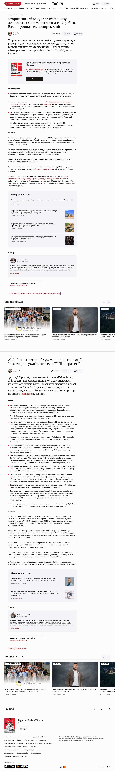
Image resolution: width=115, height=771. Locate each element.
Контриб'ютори (15, 583)
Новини (22, 8)
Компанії (29, 8)
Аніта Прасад (17, 33)
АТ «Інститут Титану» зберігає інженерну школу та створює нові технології (25, 336)
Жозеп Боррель (38, 293)
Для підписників (10, 8)
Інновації (44, 8)
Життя (72, 8)
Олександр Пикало (19, 370)
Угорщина (15, 293)
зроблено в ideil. (105, 767)
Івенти (19, 740)
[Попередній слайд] (104, 657)
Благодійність (36, 753)
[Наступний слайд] (109, 302)
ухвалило (47, 104)
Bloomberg (25, 393)
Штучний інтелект (21, 648)
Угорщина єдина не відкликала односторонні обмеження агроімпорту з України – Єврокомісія (32, 225)
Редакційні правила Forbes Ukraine (16, 746)
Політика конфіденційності (13, 743)
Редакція (33, 746)
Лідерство (80, 8)
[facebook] (98, 709)
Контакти (7, 737)
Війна (61, 8)
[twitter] (94, 709)
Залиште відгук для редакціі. (18, 285)
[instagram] (102, 709)
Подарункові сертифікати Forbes (15, 756)
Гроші (37, 8)
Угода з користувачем (21, 737)
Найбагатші (98, 8)
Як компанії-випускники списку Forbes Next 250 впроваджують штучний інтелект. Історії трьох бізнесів (35, 593)
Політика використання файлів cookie (39, 743)
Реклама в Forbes (22, 753)
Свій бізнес (53, 8)
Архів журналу (9, 753)
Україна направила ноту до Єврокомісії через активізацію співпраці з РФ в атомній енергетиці (42, 201)
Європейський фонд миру (52, 293)
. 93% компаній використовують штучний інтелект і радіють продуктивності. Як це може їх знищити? (34, 579)
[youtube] (110, 709)
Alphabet (11, 648)
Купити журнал (30, 3)
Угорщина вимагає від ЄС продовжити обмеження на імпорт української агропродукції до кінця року (34, 212)
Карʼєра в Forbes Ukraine (39, 737)
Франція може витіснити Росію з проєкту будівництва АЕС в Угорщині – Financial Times (33, 238)
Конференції (42, 3)
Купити (34, 79)
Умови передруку (31, 740)
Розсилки (42, 740)
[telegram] (106, 709)
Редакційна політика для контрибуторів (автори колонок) (24, 750)
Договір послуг (9, 740)
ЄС (9, 293)
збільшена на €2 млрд (43, 169)
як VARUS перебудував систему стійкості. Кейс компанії (74, 336)
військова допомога (26, 293)
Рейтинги (89, 8)
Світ (66, 8)
